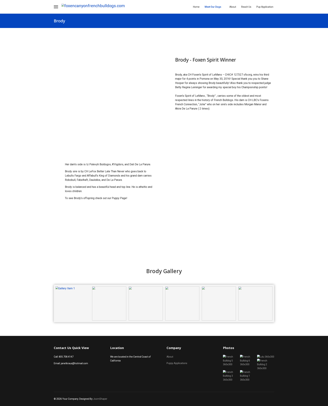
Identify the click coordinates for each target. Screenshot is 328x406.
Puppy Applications (177, 363)
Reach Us (246, 6)
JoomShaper (100, 398)
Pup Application (264, 6)
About (232, 6)
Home (196, 6)
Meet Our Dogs (213, 6)
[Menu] (56, 7)
